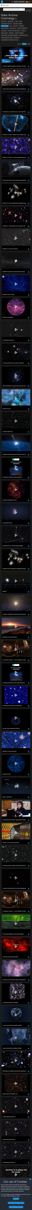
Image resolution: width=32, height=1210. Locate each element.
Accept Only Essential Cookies (16, 1203)
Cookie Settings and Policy (16, 1207)
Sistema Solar (24, 35)
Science (16, 1)
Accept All (16, 1198)
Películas (13, 28)
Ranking (24, 44)
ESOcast (15, 26)
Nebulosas (4, 33)
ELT (10, 26)
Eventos (21, 26)
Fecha (29, 44)
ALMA (16, 21)
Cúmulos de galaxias (14, 30)
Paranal (11, 33)
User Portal (21, 1)
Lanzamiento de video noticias (9, 40)
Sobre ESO (10, 21)
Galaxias (3, 30)
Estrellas (17, 37)
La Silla (23, 30)
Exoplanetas (4, 28)
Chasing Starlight (6, 23)
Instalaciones (19, 33)
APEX (20, 21)
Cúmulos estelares (6, 37)
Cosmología (4, 26)
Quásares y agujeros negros (9, 35)
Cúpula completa (22, 28)
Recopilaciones (17, 23)
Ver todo (3, 21)
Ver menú (5, 5)
